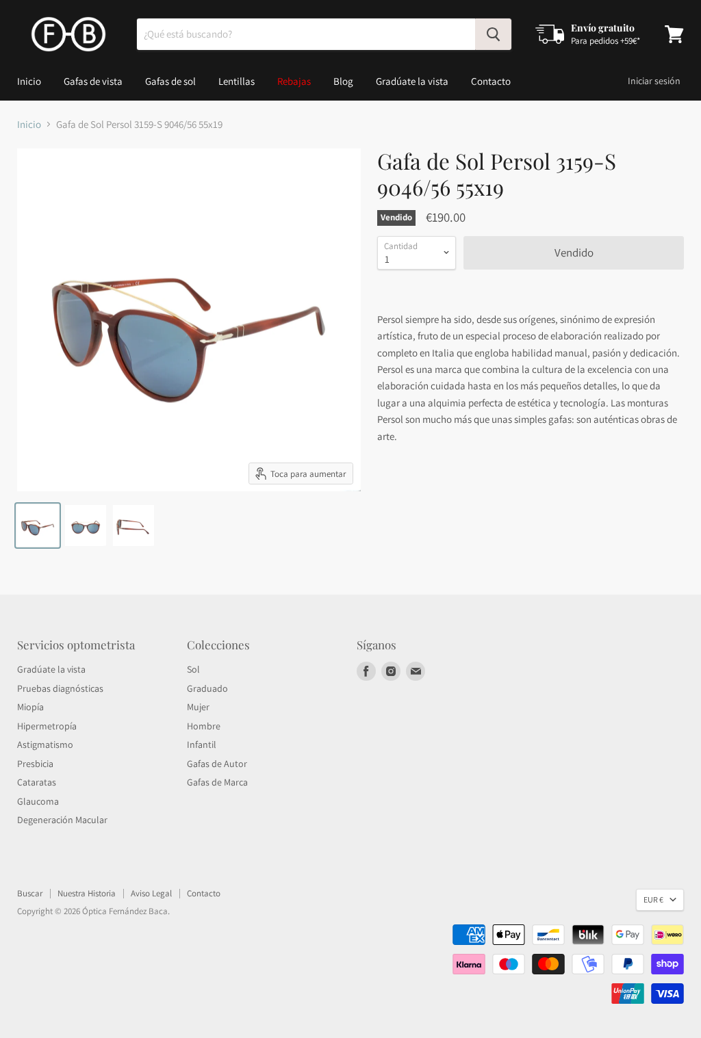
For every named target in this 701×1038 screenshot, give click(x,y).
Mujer (198, 707)
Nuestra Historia (87, 893)
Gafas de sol (170, 81)
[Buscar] (493, 34)
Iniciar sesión (654, 81)
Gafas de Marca (217, 782)
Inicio (29, 81)
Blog (343, 81)
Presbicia (35, 763)
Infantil (201, 744)
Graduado (207, 688)
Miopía (30, 707)
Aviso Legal (151, 893)
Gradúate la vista (412, 81)
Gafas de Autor (217, 763)
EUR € (653, 899)
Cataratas (36, 782)
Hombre (203, 726)
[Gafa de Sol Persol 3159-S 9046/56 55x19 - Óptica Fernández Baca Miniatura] (38, 525)
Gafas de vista (93, 81)
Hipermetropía (47, 726)
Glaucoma (38, 801)
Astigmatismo (45, 744)
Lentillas (236, 81)
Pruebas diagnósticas (60, 688)
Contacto (491, 81)
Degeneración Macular (62, 820)
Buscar (29, 893)
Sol (193, 669)
